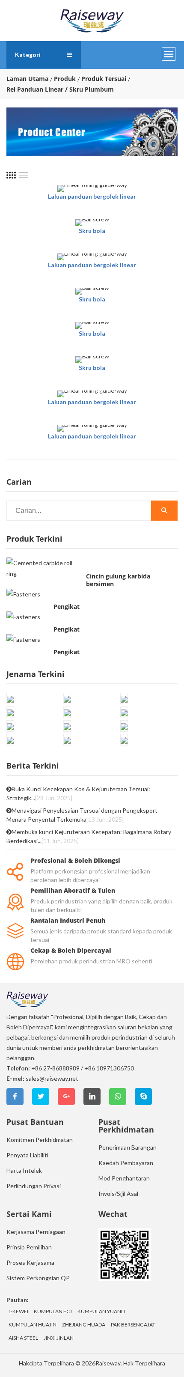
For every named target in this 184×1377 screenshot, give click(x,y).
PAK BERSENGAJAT (133, 1324)
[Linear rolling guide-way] (92, 188)
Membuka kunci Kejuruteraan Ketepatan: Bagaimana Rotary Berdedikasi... (88, 836)
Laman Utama (27, 79)
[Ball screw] (92, 222)
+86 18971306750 (109, 1068)
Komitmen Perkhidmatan (39, 1139)
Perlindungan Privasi (33, 1185)
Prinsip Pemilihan (29, 1247)
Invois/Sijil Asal (118, 1193)
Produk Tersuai (103, 79)
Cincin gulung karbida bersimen (118, 580)
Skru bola (92, 230)
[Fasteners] (23, 593)
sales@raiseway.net (52, 1078)
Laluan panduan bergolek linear (92, 196)
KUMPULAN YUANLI (101, 1311)
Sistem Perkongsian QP (38, 1278)
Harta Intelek (24, 1170)
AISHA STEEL (23, 1338)
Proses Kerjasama (30, 1262)
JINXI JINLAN (59, 1338)
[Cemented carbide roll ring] (44, 568)
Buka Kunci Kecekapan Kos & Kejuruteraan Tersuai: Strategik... (78, 793)
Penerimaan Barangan (127, 1147)
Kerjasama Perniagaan (35, 1231)
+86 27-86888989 (55, 1068)
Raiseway (108, 1363)
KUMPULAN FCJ (53, 1311)
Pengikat (66, 607)
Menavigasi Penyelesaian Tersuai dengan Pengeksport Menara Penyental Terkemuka (81, 815)
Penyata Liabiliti (27, 1155)
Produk (65, 79)
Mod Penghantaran (124, 1178)
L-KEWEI (18, 1311)
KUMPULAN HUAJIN (32, 1324)
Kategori (28, 54)
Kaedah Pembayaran (125, 1162)
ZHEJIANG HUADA (83, 1324)
